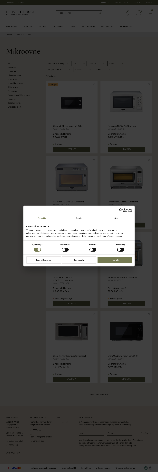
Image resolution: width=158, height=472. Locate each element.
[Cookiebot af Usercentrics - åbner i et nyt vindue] (121, 210)
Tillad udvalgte (79, 260)
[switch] (65, 250)
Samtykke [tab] (42, 218)
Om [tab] (116, 218)
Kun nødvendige (43, 260)
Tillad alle (114, 260)
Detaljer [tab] (79, 218)
